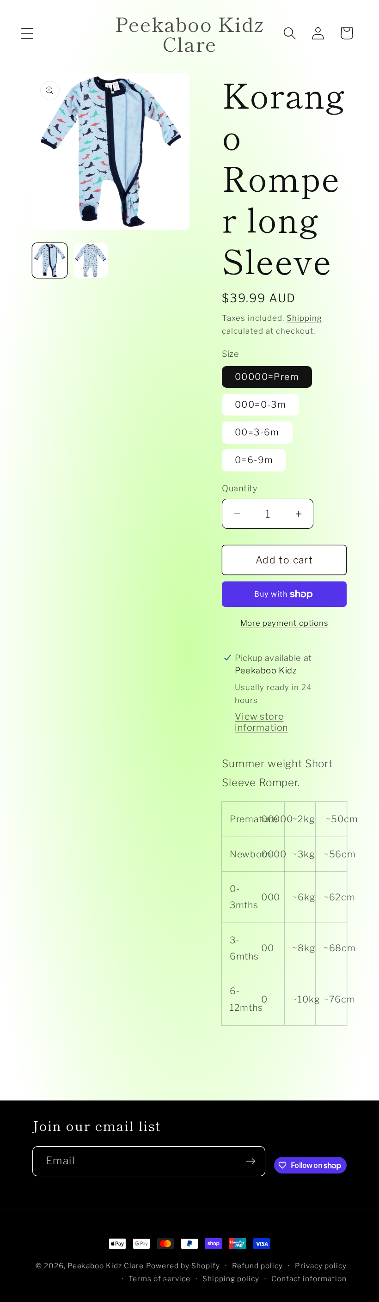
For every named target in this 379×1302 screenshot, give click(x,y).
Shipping (304, 318)
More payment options (284, 623)
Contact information (309, 1278)
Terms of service (159, 1278)
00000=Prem (267, 376)
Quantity (239, 488)
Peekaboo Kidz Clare (105, 1265)
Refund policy (257, 1265)
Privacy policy (321, 1265)
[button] (27, 33)
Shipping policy (230, 1278)
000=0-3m (260, 404)
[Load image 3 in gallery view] (90, 260)
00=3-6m (257, 432)
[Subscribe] (250, 1161)
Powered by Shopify (183, 1265)
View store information (261, 722)
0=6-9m (254, 459)
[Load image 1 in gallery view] (49, 260)
